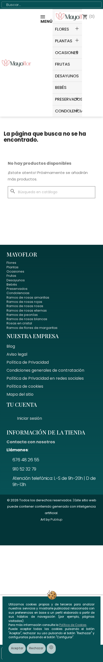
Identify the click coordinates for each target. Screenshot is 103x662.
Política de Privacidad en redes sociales (45, 378)
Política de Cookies (72, 625)
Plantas (12, 267)
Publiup (56, 519)
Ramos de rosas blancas (26, 319)
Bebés (11, 284)
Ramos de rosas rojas (24, 302)
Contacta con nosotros (30, 442)
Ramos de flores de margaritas (32, 328)
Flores (11, 263)
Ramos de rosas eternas (26, 310)
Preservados (17, 289)
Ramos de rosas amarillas (27, 297)
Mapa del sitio (20, 394)
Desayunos (15, 280)
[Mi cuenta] (78, 63)
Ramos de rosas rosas (24, 306)
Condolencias (18, 293)
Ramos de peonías (22, 315)
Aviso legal (16, 354)
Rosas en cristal (19, 323)
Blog (10, 346)
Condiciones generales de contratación (45, 370)
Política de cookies (24, 386)
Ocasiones (15, 271)
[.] (67, 16)
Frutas (11, 276)
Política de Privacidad (27, 362)
